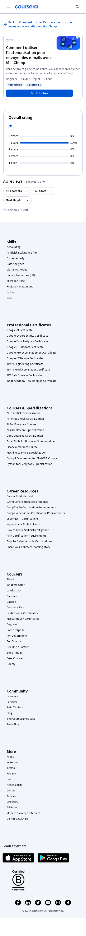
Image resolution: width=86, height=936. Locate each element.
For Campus (14, 641)
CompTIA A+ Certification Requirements (31, 507)
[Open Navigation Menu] (8, 7)
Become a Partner (18, 647)
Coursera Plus (15, 607)
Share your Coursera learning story (28, 547)
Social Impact (15, 653)
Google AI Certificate (20, 330)
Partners (12, 702)
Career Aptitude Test (20, 496)
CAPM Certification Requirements (27, 502)
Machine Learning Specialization (26, 453)
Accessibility (15, 785)
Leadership (14, 591)
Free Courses (15, 658)
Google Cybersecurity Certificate (27, 336)
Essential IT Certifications (23, 519)
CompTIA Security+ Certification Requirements (36, 513)
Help (9, 779)
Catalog (11, 602)
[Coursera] (26, 7)
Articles (11, 796)
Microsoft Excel (16, 281)
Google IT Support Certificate (25, 347)
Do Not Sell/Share (18, 819)
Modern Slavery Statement (23, 813)
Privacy (11, 774)
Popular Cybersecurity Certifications (29, 541)
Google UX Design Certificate (25, 358)
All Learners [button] (14, 191)
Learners (12, 696)
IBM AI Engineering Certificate (25, 364)
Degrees (12, 624)
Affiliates (12, 807)
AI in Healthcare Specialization (25, 430)
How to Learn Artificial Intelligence (28, 530)
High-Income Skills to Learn (23, 524)
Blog (9, 713)
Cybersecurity (15, 258)
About (10, 579)
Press (10, 757)
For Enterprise (16, 630)
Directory (12, 802)
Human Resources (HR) (21, 275)
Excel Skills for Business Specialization (31, 441)
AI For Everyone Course (21, 424)
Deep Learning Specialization (25, 436)
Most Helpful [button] (14, 200)
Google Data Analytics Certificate (27, 341)
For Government (17, 636)
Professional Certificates (22, 613)
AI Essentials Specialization (23, 413)
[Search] (78, 7)
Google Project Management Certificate (32, 353)
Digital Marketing (17, 270)
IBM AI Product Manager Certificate (28, 370)
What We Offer (16, 585)
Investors (13, 762)
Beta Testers (15, 707)
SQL (9, 298)
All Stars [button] (40, 191)
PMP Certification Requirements (27, 536)
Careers (12, 596)
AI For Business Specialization (25, 419)
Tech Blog (13, 724)
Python (11, 292)
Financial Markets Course (22, 447)
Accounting (14, 247)
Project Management (20, 287)
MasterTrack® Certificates (23, 619)
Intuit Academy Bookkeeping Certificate (32, 381)
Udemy (11, 664)
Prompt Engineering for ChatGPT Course (32, 458)
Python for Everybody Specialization (29, 464)
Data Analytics (15, 264)
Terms (11, 768)
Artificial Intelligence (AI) (22, 253)
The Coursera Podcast (21, 719)
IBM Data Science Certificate (24, 375)
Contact (11, 791)
